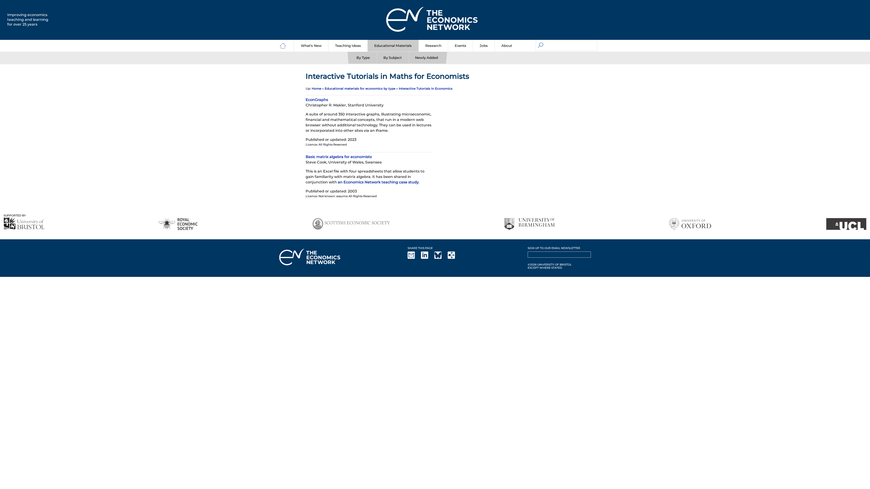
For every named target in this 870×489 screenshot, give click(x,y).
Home (316, 88)
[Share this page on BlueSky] (440, 257)
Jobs (484, 45)
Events (460, 45)
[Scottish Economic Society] (351, 224)
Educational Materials (393, 45)
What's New (311, 45)
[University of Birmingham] (529, 224)
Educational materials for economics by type (360, 88)
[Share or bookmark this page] (454, 257)
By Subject (392, 57)
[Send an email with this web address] (414, 257)
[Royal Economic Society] (178, 224)
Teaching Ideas (348, 45)
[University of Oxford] (690, 224)
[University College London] (846, 224)
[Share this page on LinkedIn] (427, 257)
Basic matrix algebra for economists (339, 157)
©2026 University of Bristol (550, 264)
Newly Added (426, 57)
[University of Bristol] (24, 223)
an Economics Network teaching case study (378, 182)
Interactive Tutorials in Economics (425, 88)
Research (433, 45)
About (506, 45)
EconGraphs (317, 100)
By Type (363, 57)
